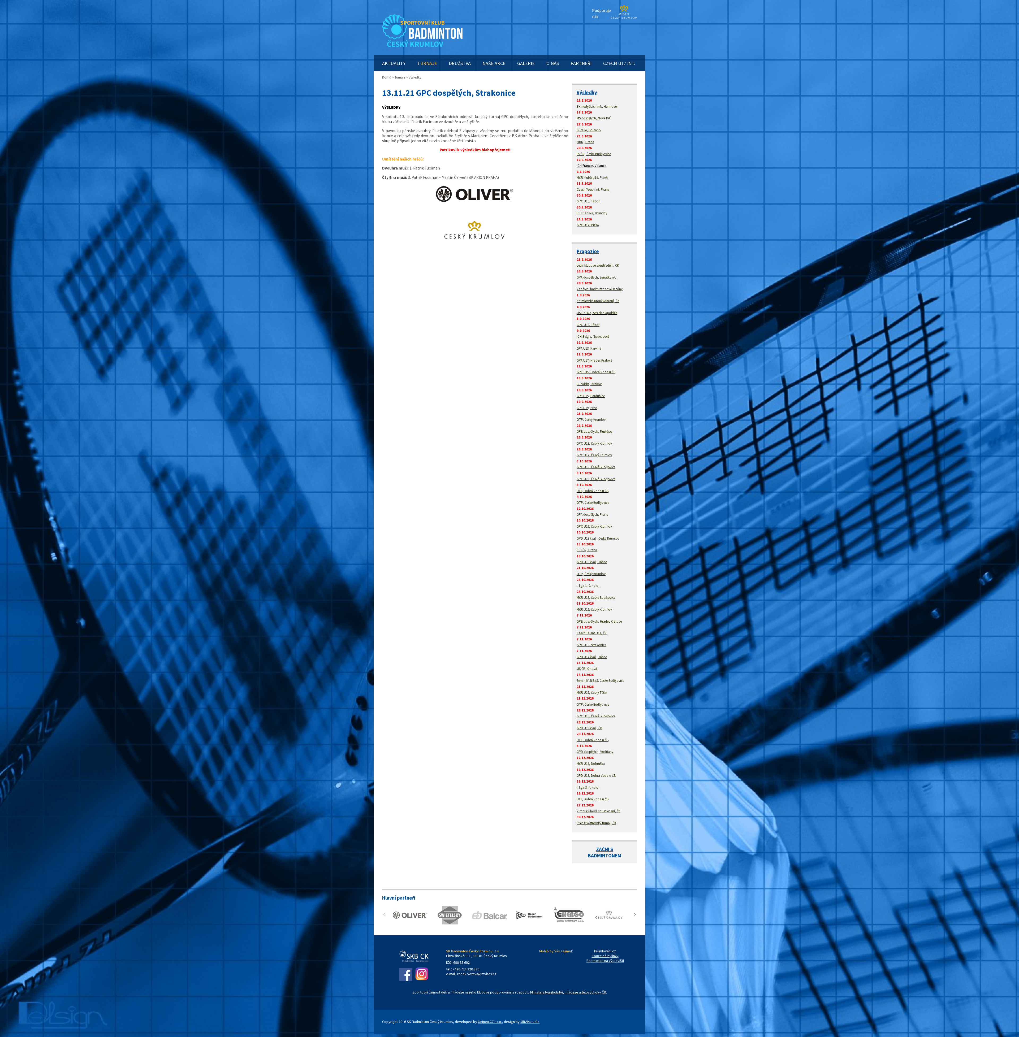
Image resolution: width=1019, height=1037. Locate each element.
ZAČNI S (604, 849)
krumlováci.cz (605, 951)
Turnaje (400, 77)
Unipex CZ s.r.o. (490, 1021)
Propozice (588, 251)
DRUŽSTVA (460, 63)
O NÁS (552, 63)
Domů (386, 77)
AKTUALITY (393, 63)
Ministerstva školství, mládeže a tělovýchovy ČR (568, 992)
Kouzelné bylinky (605, 955)
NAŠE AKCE (494, 63)
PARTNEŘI (581, 63)
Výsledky (587, 92)
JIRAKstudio (529, 1021)
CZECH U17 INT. (619, 63)
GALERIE (526, 63)
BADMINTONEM (604, 855)
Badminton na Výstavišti (605, 960)
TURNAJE (427, 63)
